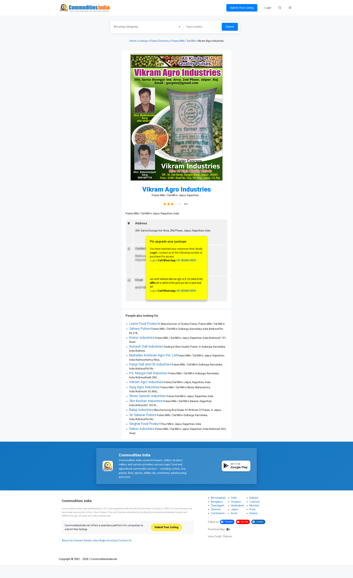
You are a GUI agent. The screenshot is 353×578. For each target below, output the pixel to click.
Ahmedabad (218, 497)
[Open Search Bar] (280, 7)
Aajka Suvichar (108, 540)
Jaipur (234, 509)
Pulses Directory (159, 40)
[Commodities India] (85, 7)
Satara (253, 513)
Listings (143, 40)
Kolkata (253, 497)
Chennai (215, 509)
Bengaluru (217, 501)
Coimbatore (218, 513)
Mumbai (254, 505)
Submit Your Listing (242, 7)
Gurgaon (236, 501)
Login (268, 7)
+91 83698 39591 (186, 260)
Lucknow (254, 501)
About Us (67, 540)
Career (78, 540)
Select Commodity (145, 27)
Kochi (234, 513)
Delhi (234, 497)
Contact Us (125, 540)
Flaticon (227, 536)
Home (132, 40)
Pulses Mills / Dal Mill (183, 40)
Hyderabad (237, 505)
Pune (252, 509)
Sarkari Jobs (91, 540)
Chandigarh (217, 505)
